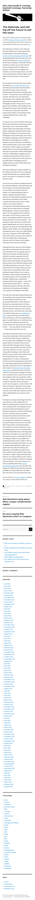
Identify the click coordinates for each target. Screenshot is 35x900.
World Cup (7, 866)
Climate (6, 802)
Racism (6, 848)
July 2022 (7, 691)
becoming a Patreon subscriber (17, 40)
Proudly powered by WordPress (21, 897)
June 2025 (7, 611)
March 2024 (8, 645)
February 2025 (8, 620)
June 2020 (7, 748)
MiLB (6, 827)
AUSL (6, 800)
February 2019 (8, 784)
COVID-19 (7, 804)
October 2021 (8, 711)
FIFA (5, 809)
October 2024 (8, 629)
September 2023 (9, 659)
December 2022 (9, 679)
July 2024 (7, 636)
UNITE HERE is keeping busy (13, 557)
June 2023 (7, 666)
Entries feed (8, 884)
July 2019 (7, 773)
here (29, 44)
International (8, 816)
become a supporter (20, 477)
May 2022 (7, 695)
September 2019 (9, 768)
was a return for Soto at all (20, 85)
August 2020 (8, 743)
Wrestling (7, 868)
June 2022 (7, 693)
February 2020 (9, 757)
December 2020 (9, 734)
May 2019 (7, 777)
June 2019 (7, 775)
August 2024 (8, 634)
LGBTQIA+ (7, 820)
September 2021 (9, 714)
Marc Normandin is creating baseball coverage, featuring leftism (17, 8)
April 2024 (7, 643)
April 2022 (7, 698)
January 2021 (8, 732)
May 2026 (7, 588)
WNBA (6, 861)
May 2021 (7, 723)
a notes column (23, 60)
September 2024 (9, 631)
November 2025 (9, 600)
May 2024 (7, 641)
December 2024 (9, 625)
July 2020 (7, 745)
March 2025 (8, 618)
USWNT (6, 859)
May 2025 (7, 613)
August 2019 (8, 770)
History (6, 813)
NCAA (6, 834)
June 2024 (7, 638)
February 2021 (8, 729)
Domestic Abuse (9, 807)
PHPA (6, 845)
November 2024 (9, 627)
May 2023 (7, 668)
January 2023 (8, 677)
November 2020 (9, 736)
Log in (6, 882)
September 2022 (9, 686)
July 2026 (7, 584)
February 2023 (8, 675)
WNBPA (6, 864)
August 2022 (8, 688)
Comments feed (9, 886)
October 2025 (8, 602)
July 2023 (7, 663)
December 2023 (9, 652)
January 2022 (8, 704)
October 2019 (8, 766)
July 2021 (7, 718)
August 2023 (8, 661)
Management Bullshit (11, 823)
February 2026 (9, 593)
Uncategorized (9, 850)
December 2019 (9, 761)
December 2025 (9, 597)
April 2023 (7, 670)
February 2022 (9, 702)
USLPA (6, 854)
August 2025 (8, 606)
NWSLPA (7, 843)
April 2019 (7, 780)
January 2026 (8, 595)
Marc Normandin (9, 486)
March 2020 (8, 755)
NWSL (6, 841)
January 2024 (8, 650)
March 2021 (8, 727)
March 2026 (8, 590)
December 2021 (9, 707)
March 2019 (8, 782)
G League (7, 811)
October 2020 (8, 739)
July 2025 (7, 609)
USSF (6, 857)
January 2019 (8, 786)
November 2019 (9, 764)
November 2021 (9, 709)
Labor (6, 818)
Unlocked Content (10, 852)
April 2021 (7, 725)
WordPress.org (9, 888)
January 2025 (8, 622)
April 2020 (7, 752)
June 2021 (7, 720)
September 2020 (9, 741)
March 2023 (8, 672)
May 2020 (7, 750)
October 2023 (8, 657)
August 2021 (8, 716)
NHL (5, 839)
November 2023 (9, 654)
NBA (5, 832)
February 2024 (9, 647)
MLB (8, 487)
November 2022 (9, 682)
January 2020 (8, 759)
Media (6, 825)
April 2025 (7, 616)
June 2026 (7, 586)
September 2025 (9, 604)
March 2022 (8, 700)
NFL (5, 836)
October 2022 (8, 684)
